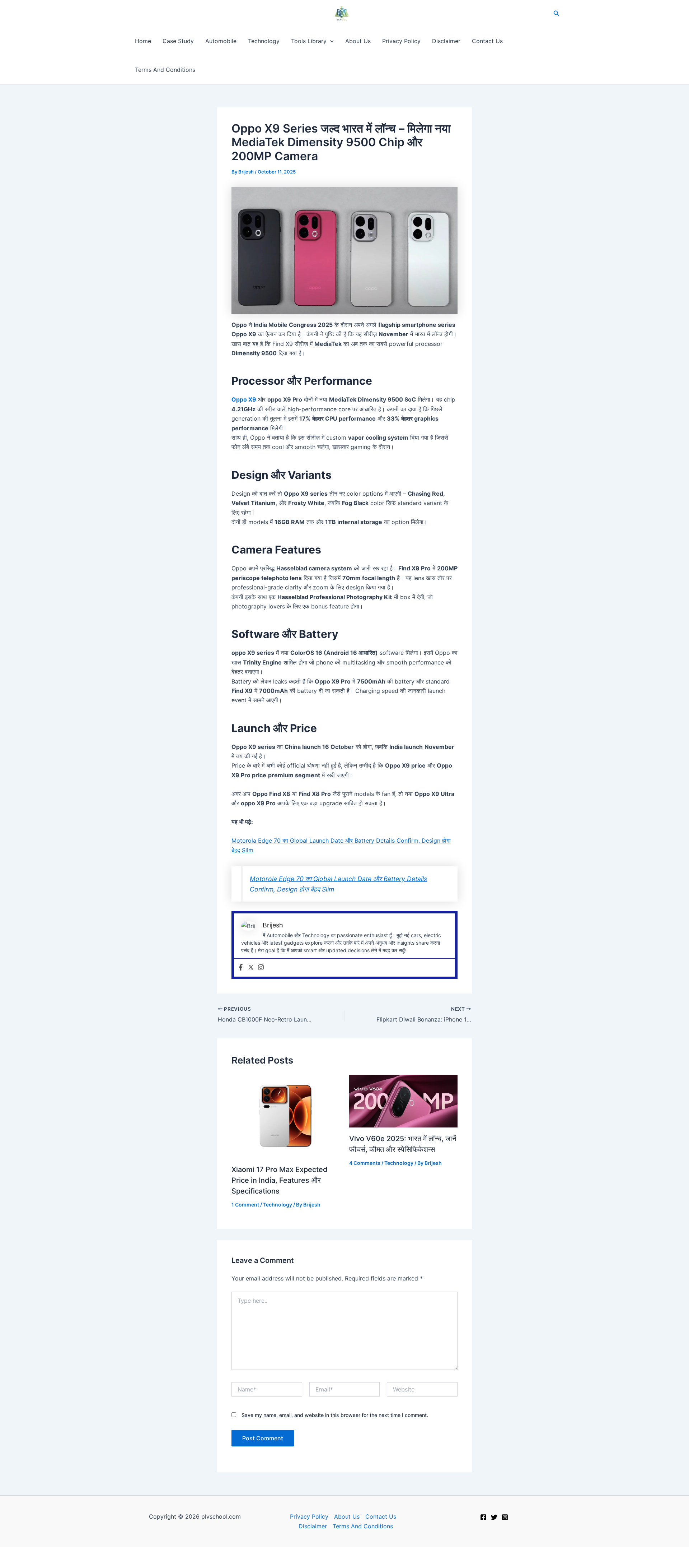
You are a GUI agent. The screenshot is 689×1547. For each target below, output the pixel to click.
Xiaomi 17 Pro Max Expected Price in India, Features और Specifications (279, 1180)
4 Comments (364, 1163)
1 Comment (245, 1204)
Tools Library (309, 41)
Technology (264, 41)
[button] (556, 13)
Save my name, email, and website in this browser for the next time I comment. (335, 1415)
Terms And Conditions (165, 69)
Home (143, 41)
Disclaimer (446, 41)
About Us (358, 41)
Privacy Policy (401, 41)
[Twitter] (251, 967)
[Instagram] (261, 967)
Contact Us (487, 41)
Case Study (178, 41)
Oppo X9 (243, 399)
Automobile (220, 41)
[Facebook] (241, 967)
